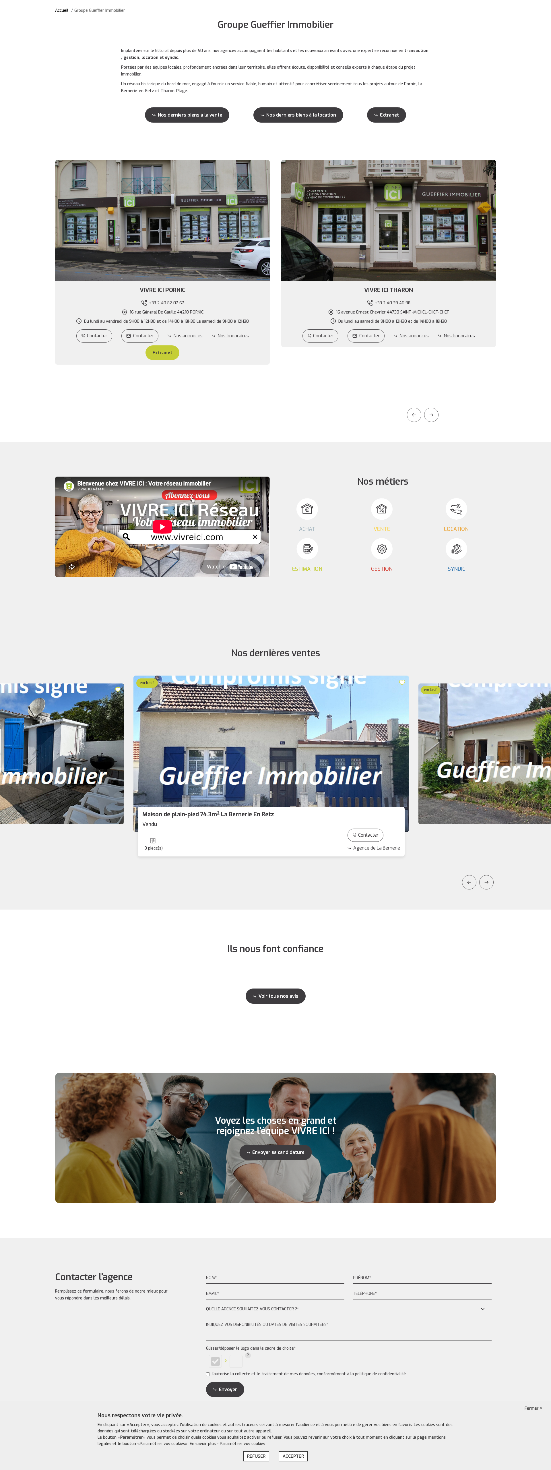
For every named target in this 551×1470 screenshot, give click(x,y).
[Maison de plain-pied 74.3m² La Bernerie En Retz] (271, 754)
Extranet (389, 115)
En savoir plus (203, 1443)
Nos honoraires (233, 336)
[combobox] (349, 1309)
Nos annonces (188, 336)
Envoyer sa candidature (278, 1152)
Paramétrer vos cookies (242, 1443)
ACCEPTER (293, 1456)
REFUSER (256, 1456)
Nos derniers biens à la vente (190, 115)
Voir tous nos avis (278, 996)
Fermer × (533, 1408)
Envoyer (228, 1389)
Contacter (97, 336)
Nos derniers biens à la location (301, 115)
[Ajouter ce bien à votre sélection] (118, 689)
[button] (162, 290)
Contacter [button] (143, 336)
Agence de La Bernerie (376, 848)
